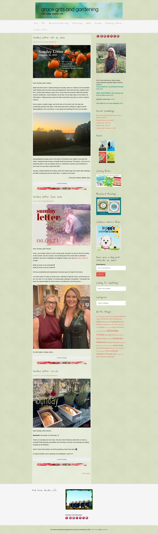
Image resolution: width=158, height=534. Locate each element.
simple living (109, 345)
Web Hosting (95, 529)
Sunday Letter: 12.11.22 (45, 371)
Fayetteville (114, 322)
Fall (108, 322)
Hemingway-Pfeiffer (114, 324)
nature (111, 338)
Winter (98, 356)
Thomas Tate (119, 354)
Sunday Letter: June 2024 (47, 197)
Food (121, 322)
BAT (115, 316)
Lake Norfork (120, 327)
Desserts (104, 322)
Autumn (111, 316)
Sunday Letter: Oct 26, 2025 (49, 37)
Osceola (121, 342)
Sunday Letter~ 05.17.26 (103, 123)
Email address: (101, 264)
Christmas (104, 319)
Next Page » (86, 473)
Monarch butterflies (119, 335)
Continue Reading (62, 183)
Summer (114, 348)
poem (124, 342)
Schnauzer (103, 345)
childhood (98, 319)
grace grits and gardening (79, 10)
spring (98, 348)
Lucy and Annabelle (101, 331)
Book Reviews (121, 316)
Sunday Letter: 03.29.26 (103, 125)
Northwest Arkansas (112, 342)
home (97, 327)
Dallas (99, 322)
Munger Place (101, 339)
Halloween (106, 324)
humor (102, 327)
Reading (98, 345)
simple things (118, 345)
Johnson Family (108, 327)
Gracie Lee (100, 324)
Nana (108, 338)
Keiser (114, 327)
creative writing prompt (115, 319)
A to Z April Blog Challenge (102, 316)
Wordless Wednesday (107, 356)
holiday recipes (121, 324)
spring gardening (105, 348)
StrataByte (104, 529)
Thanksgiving (102, 351)
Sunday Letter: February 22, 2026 (106, 128)
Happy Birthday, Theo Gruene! (105, 120)
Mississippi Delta (109, 335)
